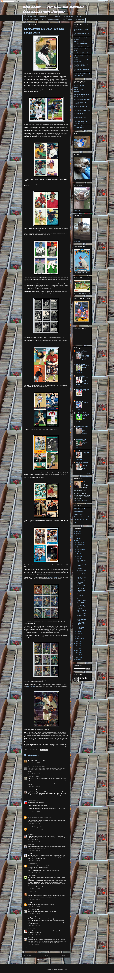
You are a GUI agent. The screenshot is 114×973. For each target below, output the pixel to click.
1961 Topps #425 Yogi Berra (81, 94)
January (79, 638)
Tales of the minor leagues (81, 599)
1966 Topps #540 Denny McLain (80, 114)
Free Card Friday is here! (81, 577)
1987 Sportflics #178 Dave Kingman (81, 34)
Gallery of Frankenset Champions (50, 19)
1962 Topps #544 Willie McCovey (80, 103)
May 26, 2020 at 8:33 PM (34, 812)
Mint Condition (79, 401)
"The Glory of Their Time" (81, 519)
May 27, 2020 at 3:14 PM (34, 913)
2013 (77, 655)
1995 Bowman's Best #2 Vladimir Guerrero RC (80, 126)
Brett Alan (30, 815)
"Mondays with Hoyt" (79, 514)
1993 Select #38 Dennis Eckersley (80, 38)
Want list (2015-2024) (30, 16)
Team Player (85, 391)
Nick (84, 482)
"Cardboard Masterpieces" (81, 517)
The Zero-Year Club (68, 16)
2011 (77, 659)
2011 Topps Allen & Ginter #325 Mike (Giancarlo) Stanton (81, 65)
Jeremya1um (31, 789)
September (80, 549)
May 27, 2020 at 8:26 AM (34, 899)
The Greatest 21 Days (82, 413)
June (78, 556)
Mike (29, 758)
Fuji (29, 853)
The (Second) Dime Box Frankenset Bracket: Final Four (81, 622)
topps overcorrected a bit (85, 442)
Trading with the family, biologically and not (81, 566)
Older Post (65, 955)
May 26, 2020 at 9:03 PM (34, 823)
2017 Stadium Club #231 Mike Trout (82, 70)
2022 (77, 536)
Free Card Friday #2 (81, 561)
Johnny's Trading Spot (82, 462)
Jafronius (30, 928)
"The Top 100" (77, 522)
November (80, 544)
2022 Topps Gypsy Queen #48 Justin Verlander (82, 74)
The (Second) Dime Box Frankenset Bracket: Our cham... (81, 588)
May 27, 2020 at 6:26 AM (34, 888)
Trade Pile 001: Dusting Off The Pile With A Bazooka (85, 356)
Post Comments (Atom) (49, 959)
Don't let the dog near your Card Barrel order (81, 573)
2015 (77, 650)
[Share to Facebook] (46, 750)
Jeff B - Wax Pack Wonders (35, 766)
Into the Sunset (80, 19)
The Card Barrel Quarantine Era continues (81, 612)
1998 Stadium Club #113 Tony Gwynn (81, 49)
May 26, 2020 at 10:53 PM (34, 850)
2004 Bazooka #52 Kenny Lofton (81, 56)
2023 (77, 533)
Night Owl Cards (80, 451)
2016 (77, 648)
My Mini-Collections (55, 16)
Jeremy (29, 844)
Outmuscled (85, 402)
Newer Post (27, 955)
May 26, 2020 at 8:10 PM (34, 797)
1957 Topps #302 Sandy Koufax (80, 86)
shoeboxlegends (32, 776)
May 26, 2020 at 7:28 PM (34, 786)
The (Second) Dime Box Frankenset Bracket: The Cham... (81, 605)
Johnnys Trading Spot (33, 827)
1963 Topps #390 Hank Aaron (82, 110)
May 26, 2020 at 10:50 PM (34, 841)
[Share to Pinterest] (47, 750)
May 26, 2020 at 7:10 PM (34, 773)
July (78, 554)
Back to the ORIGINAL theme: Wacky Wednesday (85, 466)
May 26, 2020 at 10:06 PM (34, 831)
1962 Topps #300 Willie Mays (82, 99)
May (78, 558)
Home (46, 955)
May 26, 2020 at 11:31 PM (34, 872)
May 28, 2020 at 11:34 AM (34, 934)
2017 (77, 646)
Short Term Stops (67, 19)
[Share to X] (44, 750)
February (80, 636)
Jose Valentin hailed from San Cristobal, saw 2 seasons (82, 417)
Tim (29, 902)
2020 (77, 540)
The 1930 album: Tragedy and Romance (85, 431)
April (78, 631)
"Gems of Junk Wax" (79, 508)
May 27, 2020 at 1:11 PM (34, 906)
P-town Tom (31, 875)
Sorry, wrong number (80, 627)
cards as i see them (81, 439)
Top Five (79, 16)
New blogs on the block (81, 616)
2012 (77, 657)
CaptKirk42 (30, 892)
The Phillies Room (80, 376)
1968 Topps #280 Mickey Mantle (80, 118)
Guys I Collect (42, 16)
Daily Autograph (80, 364)
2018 (77, 643)
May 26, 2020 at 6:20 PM (34, 763)
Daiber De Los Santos (85, 366)
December (80, 542)
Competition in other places (85, 453)
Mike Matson (31, 863)
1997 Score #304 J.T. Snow (81, 46)
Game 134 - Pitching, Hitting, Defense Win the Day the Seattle (82, 381)
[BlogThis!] (43, 750)
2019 (77, 641)
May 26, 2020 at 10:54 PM (34, 860)
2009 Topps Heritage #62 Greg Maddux (81, 60)
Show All (88, 473)
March (79, 634)
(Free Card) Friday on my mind (81, 595)
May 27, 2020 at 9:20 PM (34, 925)
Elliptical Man (31, 800)
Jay (28, 834)
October (79, 547)
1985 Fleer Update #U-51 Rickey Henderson (81, 30)
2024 (77, 531)
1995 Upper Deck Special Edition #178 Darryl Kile (80, 42)
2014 (77, 652)
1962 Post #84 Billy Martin (81, 97)
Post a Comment (30, 948)
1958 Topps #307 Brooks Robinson (80, 90)
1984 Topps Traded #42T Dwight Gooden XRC (80, 122)
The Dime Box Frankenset (31, 19)
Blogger (65, 969)
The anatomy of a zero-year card (81, 582)
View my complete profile (81, 500)
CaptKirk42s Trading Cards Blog (81, 351)
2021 (77, 538)
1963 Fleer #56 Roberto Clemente (80, 107)
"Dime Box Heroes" (79, 511)
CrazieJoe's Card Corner (82, 389)
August (79, 551)
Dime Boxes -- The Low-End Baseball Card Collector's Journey (53, 9)
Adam (29, 937)
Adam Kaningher (32, 909)
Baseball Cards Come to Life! (82, 426)
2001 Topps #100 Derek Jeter (82, 53)
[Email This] (41, 750)
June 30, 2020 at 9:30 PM (34, 944)
